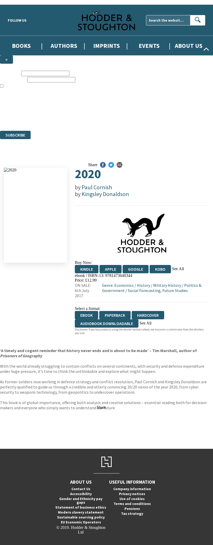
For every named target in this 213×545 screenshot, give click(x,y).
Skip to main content (17, 2)
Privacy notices (132, 493)
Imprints (106, 45)
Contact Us (80, 488)
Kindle (86, 269)
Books (21, 45)
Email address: (13, 79)
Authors (64, 45)
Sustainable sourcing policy (81, 517)
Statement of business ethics (80, 507)
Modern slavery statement (81, 512)
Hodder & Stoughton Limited (60, 109)
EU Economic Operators (81, 522)
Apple (110, 269)
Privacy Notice (102, 119)
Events (149, 45)
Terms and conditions (132, 503)
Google (135, 269)
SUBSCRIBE (15, 135)
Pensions (132, 508)
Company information (132, 488)
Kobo (160, 269)
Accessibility (81, 493)
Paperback (115, 315)
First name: (10, 73)
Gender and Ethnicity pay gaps (80, 500)
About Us (188, 45)
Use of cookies (132, 498)
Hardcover (148, 315)
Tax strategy (132, 513)
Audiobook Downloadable (106, 323)
